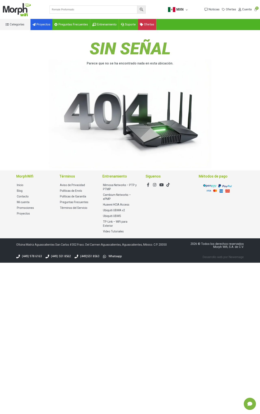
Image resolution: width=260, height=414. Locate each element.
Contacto (23, 196)
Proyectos (23, 213)
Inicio (20, 185)
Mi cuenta (23, 202)
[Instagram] (154, 184)
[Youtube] (161, 184)
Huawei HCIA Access (116, 204)
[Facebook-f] (148, 184)
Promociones (25, 207)
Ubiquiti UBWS (112, 216)
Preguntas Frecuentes (74, 202)
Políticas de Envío (71, 190)
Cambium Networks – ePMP (117, 196)
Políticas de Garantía (73, 196)
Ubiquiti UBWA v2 (114, 210)
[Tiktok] (168, 184)
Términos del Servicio (73, 207)
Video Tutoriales (113, 231)
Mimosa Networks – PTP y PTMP (120, 187)
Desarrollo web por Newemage (223, 257)
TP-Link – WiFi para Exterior (115, 223)
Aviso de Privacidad (72, 185)
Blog (20, 190)
